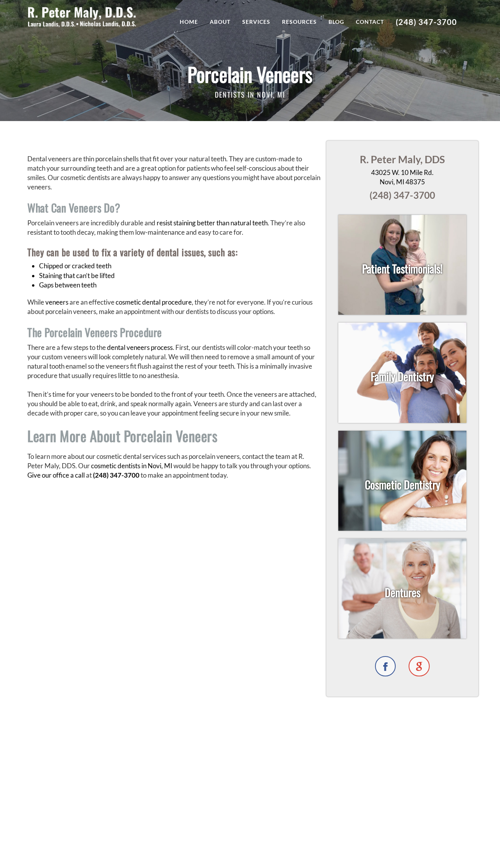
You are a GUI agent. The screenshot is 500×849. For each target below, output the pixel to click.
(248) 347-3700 (426, 22)
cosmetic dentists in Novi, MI (131, 466)
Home (189, 21)
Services (256, 21)
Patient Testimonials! (402, 268)
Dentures (402, 592)
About (220, 21)
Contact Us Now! (250, 820)
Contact (370, 21)
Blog (336, 21)
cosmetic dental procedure (154, 302)
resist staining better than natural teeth (212, 223)
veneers (57, 302)
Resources (299, 21)
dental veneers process (140, 347)
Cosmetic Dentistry (402, 484)
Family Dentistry (402, 376)
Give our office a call (56, 475)
